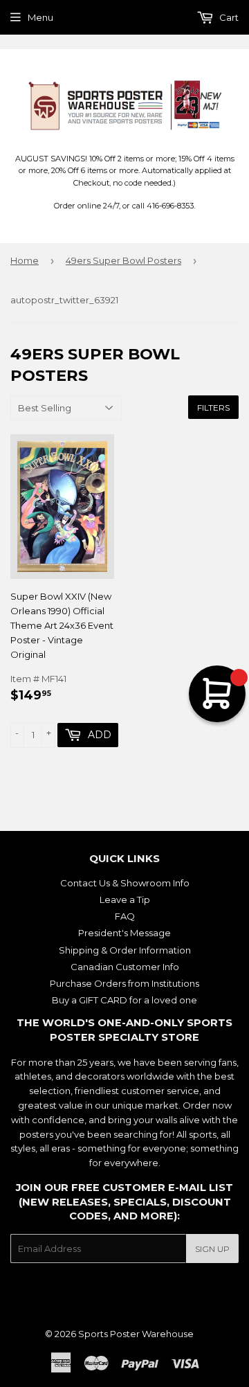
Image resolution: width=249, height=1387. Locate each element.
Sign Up (212, 1249)
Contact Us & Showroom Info (125, 882)
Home (24, 260)
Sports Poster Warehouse (136, 1333)
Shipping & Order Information (125, 950)
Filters (213, 407)
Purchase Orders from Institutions (124, 983)
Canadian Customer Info (125, 966)
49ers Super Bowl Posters (123, 260)
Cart (228, 17)
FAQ (125, 916)
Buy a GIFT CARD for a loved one (124, 999)
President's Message (124, 932)
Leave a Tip (125, 899)
